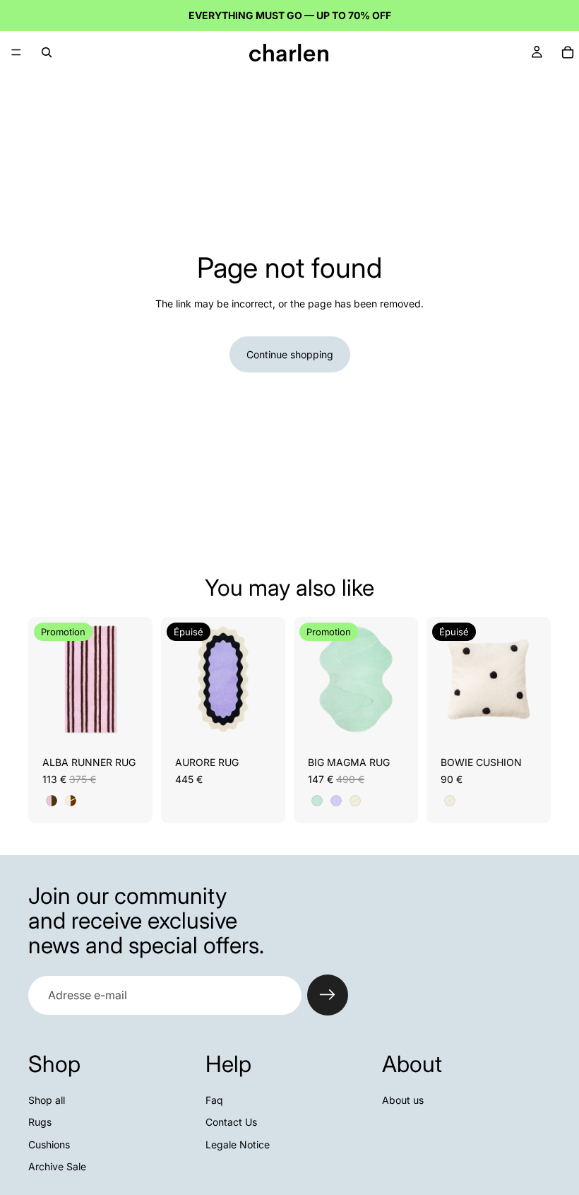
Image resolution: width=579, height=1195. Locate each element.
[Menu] (16, 52)
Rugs (40, 1122)
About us (403, 1100)
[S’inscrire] (327, 995)
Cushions (49, 1144)
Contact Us (231, 1122)
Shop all (46, 1100)
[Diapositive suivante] (137, 679)
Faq (214, 1100)
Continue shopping (289, 354)
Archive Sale (57, 1167)
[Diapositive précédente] (43, 679)
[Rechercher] (46, 52)
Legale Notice (237, 1144)
